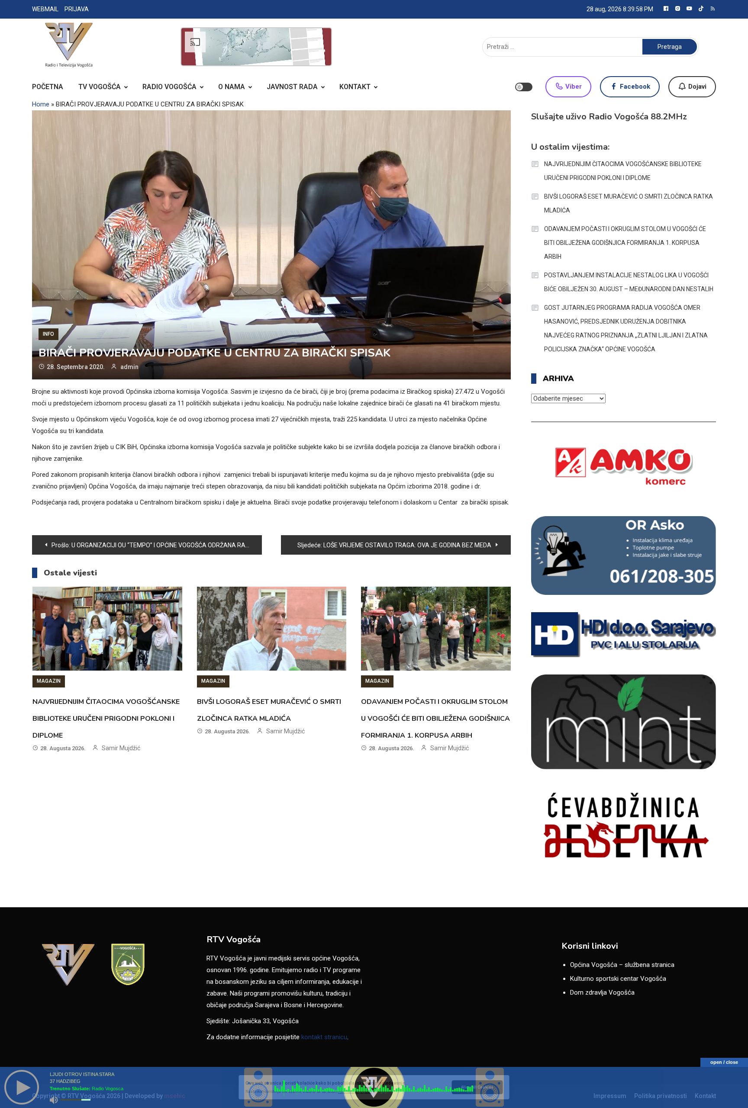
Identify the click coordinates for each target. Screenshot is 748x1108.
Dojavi (696, 86)
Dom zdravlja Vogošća (602, 992)
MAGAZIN (49, 681)
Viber (573, 86)
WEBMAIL (45, 9)
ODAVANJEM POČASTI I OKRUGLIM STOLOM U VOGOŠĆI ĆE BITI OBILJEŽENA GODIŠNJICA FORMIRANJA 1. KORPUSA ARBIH (435, 718)
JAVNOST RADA (292, 87)
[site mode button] (523, 87)
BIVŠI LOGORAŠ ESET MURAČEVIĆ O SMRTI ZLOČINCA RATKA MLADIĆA (628, 203)
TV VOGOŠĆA (99, 87)
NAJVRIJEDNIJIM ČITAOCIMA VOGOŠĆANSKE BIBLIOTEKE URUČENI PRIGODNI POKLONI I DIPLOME (106, 718)
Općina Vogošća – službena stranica (622, 965)
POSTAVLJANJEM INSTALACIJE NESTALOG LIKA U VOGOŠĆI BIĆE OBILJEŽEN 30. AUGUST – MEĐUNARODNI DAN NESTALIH (628, 282)
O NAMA (231, 87)
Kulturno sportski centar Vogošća (618, 979)
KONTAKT (355, 87)
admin (129, 366)
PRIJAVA (76, 9)
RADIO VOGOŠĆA (169, 87)
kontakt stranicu (324, 1037)
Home (40, 104)
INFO (48, 334)
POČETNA (47, 87)
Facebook (634, 86)
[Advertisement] (256, 46)
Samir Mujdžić (121, 748)
